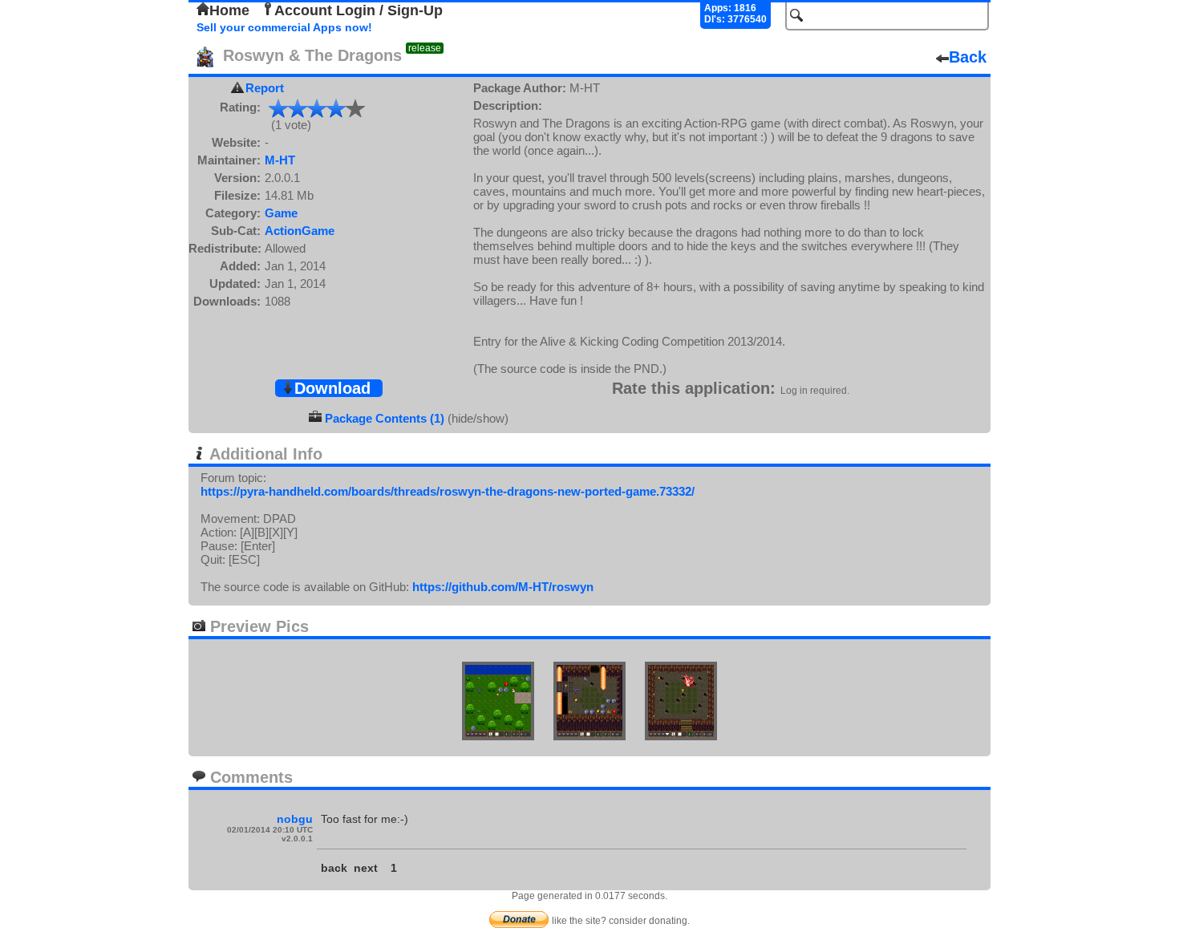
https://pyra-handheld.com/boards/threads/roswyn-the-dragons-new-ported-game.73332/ (448, 491)
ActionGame (299, 230)
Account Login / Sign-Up (358, 10)
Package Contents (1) (384, 418)
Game (281, 213)
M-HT (280, 160)
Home (229, 10)
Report (264, 88)
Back (968, 57)
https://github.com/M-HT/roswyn (503, 587)
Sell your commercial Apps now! (284, 27)
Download (332, 388)
